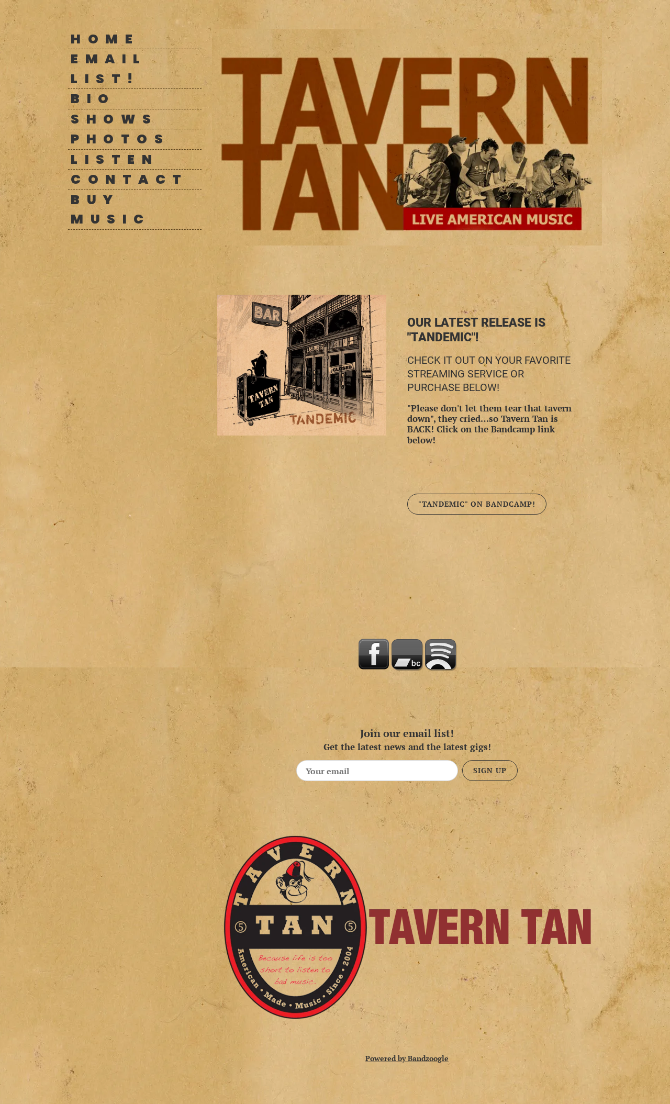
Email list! (113, 69)
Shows (114, 119)
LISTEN (115, 159)
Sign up (490, 770)
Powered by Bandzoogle (407, 1058)
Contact (129, 179)
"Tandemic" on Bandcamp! (476, 504)
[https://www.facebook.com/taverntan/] (373, 654)
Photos (120, 139)
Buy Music (111, 210)
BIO (93, 99)
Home (105, 39)
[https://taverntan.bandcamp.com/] (407, 654)
